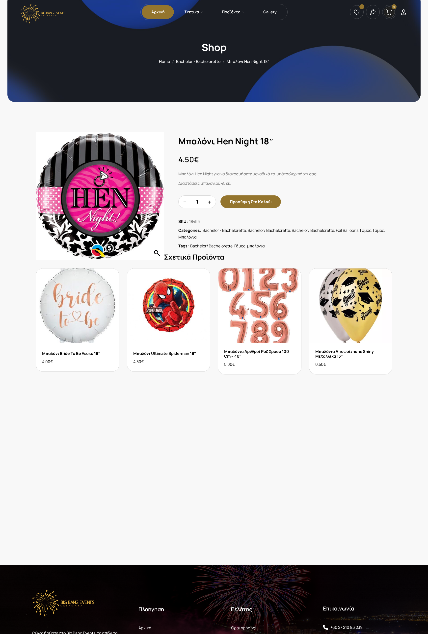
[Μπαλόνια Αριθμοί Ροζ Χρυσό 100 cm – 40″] (259, 305)
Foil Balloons (347, 230)
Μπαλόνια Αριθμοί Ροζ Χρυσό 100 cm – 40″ (256, 354)
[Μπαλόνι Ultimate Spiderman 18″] (168, 305)
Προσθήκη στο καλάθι (250, 201)
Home (164, 61)
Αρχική (144, 628)
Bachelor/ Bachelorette (269, 230)
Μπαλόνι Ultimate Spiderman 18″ (164, 353)
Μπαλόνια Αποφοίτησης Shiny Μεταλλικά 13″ (344, 354)
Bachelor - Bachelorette (198, 61)
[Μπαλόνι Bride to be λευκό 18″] (77, 305)
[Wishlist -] (357, 12)
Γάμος (365, 230)
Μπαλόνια (187, 237)
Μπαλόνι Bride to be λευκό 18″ (71, 353)
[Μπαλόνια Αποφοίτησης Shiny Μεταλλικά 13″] (350, 305)
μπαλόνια (256, 246)
